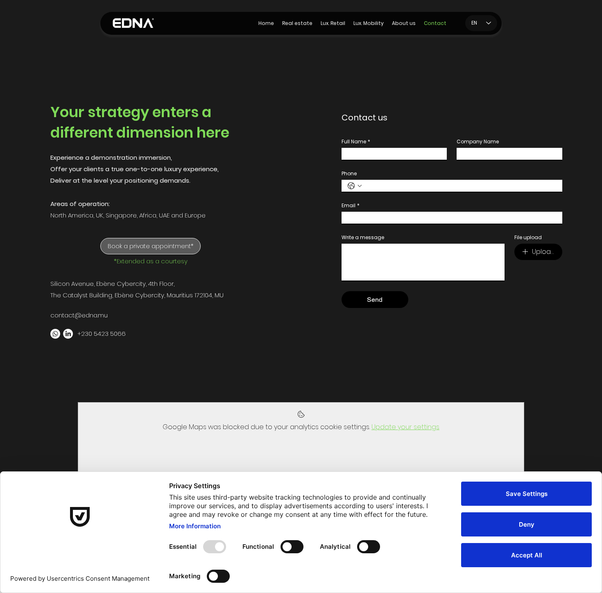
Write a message (363, 237)
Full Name (356, 141)
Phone (349, 173)
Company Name (478, 141)
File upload (528, 237)
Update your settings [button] (405, 427)
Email (351, 205)
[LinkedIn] (68, 334)
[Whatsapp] (55, 334)
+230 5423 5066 (101, 333)
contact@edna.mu (79, 315)
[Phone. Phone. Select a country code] (354, 186)
